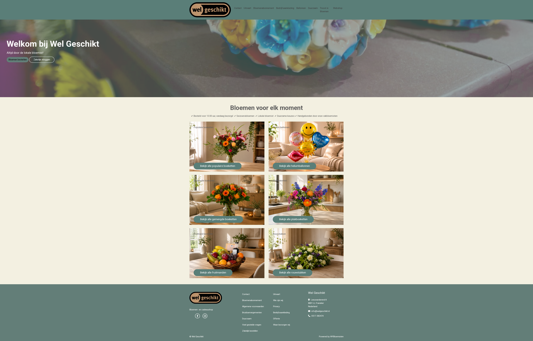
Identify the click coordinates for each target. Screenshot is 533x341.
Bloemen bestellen (17, 59)
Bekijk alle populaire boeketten (217, 166)
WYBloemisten (337, 336)
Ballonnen (301, 8)
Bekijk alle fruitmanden (213, 272)
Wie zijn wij (278, 300)
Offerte (276, 318)
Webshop (337, 8)
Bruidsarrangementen (252, 312)
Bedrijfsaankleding (285, 8)
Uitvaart (247, 8)
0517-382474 (317, 316)
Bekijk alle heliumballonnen (294, 166)
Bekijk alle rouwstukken (292, 272)
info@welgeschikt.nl (320, 311)
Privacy (276, 306)
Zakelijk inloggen (42, 59)
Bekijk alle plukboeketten (293, 219)
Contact (238, 8)
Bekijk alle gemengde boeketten (218, 219)
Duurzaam (313, 8)
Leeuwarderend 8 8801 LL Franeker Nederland (317, 303)
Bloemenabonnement (263, 8)
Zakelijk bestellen (250, 331)
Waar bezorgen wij (281, 325)
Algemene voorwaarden (253, 306)
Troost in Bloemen (324, 10)
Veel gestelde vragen (251, 325)
